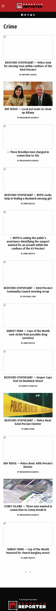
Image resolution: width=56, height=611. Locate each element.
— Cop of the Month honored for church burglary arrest (28, 551)
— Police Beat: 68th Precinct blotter (28, 465)
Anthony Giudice (28, 75)
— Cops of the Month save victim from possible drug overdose (28, 334)
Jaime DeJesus (28, 203)
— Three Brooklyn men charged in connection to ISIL (28, 153)
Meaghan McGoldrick (28, 118)
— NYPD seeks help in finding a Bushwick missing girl (28, 196)
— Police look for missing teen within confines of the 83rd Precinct (28, 66)
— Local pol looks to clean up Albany (28, 110)
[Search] (33, 15)
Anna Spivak (28, 429)
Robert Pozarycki (28, 386)
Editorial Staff (28, 296)
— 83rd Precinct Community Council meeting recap (28, 289)
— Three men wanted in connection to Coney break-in (28, 508)
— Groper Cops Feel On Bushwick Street (28, 379)
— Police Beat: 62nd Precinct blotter (28, 422)
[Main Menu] (3, 6)
